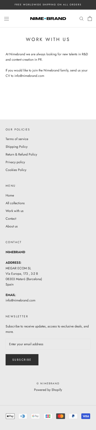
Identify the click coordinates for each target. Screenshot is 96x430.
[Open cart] (90, 18)
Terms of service (17, 139)
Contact (11, 218)
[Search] (81, 18)
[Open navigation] (6, 18)
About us (12, 226)
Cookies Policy (16, 169)
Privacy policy (15, 162)
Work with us (15, 210)
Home (10, 195)
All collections (15, 203)
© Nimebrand (48, 383)
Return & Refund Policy (21, 154)
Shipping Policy (16, 146)
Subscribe (22, 360)
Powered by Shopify (48, 389)
